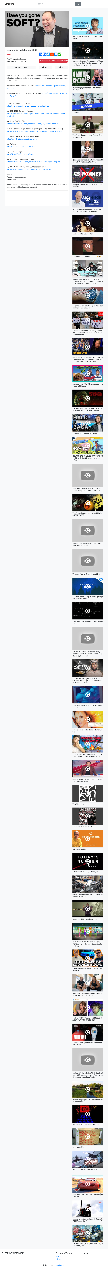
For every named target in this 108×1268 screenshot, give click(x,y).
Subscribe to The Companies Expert (54, 61)
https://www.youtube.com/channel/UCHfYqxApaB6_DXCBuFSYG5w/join (35, 131)
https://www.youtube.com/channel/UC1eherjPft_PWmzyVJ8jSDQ (32, 124)
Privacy (58, 1259)
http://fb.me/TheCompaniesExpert (20, 154)
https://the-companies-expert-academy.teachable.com (28, 106)
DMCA (58, 1257)
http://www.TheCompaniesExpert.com (22, 139)
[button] (78, 4)
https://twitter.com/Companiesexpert (21, 146)
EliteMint (9, 4)
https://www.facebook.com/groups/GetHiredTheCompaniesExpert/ (33, 162)
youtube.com (60, 1265)
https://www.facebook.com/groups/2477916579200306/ (29, 169)
